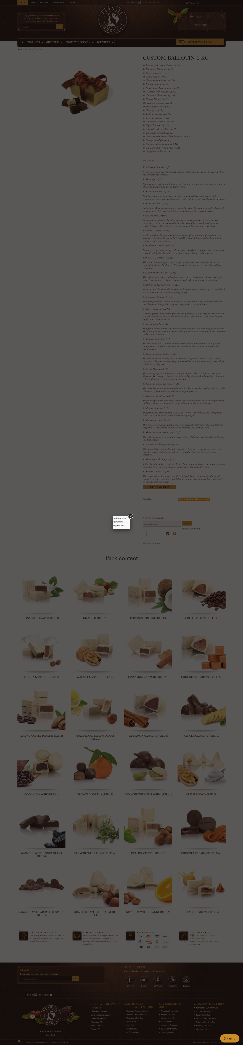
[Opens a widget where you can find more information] (229, 1038)
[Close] (130, 516)
